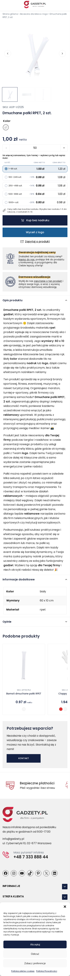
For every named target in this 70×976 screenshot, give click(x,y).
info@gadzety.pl (13, 839)
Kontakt (23, 758)
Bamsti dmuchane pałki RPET (23, 693)
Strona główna (10, 13)
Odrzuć (35, 953)
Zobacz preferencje (35, 963)
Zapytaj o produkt (37, 241)
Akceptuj (35, 944)
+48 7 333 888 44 (30, 857)
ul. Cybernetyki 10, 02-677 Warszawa (27, 843)
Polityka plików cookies (22, 971)
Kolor (7, 121)
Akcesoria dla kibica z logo (34, 13)
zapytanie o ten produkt (48, 281)
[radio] (5, 127)
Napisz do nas (26, 259)
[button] (65, 906)
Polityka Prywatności (46, 971)
